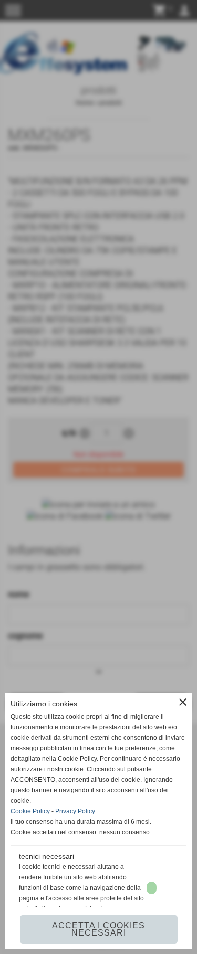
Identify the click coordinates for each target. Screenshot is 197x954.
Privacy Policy (75, 811)
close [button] (183, 702)
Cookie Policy (30, 811)
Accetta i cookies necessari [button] (98, 929)
